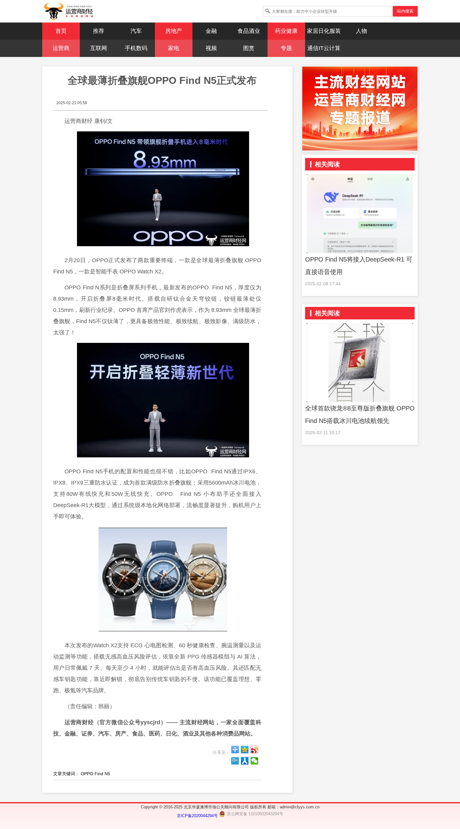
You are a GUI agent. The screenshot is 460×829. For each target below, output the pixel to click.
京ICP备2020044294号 (198, 815)
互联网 (98, 48)
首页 (61, 31)
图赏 (248, 48)
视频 (211, 48)
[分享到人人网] (245, 761)
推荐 (98, 31)
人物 (361, 31)
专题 (286, 48)
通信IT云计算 (323, 48)
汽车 (136, 31)
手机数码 (136, 48)
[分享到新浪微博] (254, 749)
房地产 (173, 31)
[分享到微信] (254, 761)
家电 (173, 48)
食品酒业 (249, 31)
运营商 (61, 48)
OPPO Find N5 (95, 773)
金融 (211, 31)
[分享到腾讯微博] (235, 761)
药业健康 (286, 31)
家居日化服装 (324, 31)
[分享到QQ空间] (245, 749)
